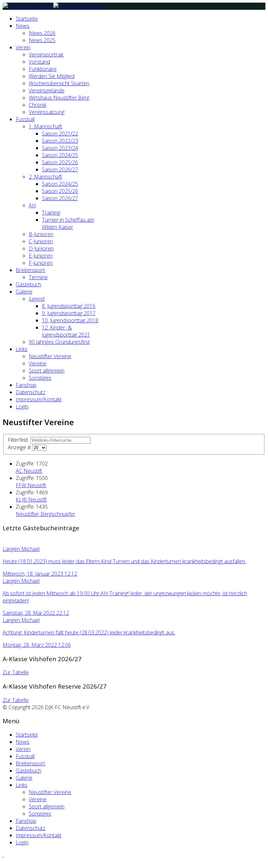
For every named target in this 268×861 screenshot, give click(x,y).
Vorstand (39, 61)
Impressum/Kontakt (38, 399)
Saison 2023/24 (60, 147)
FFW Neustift (31, 485)
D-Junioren (41, 248)
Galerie (24, 291)
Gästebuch (28, 284)
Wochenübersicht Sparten (59, 83)
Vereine (37, 363)
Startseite (27, 18)
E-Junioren (41, 255)
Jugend (36, 298)
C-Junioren (41, 241)
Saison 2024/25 (60, 155)
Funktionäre (43, 68)
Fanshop (26, 385)
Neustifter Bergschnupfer (45, 514)
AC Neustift (29, 470)
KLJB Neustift (31, 499)
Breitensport (30, 270)
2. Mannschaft (45, 176)
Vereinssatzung (46, 112)
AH (32, 205)
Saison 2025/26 (60, 162)
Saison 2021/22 (60, 133)
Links (21, 349)
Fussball (25, 119)
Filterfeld (18, 439)
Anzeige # (20, 447)
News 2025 (42, 40)
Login (22, 406)
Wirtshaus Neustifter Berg (59, 97)
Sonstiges (40, 377)
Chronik (37, 104)
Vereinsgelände (46, 90)
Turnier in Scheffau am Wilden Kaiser (68, 223)
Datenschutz (30, 392)
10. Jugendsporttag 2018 (70, 320)
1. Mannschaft (45, 126)
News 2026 (42, 33)
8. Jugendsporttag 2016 (68, 306)
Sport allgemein (46, 370)
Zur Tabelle (16, 672)
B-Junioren (41, 234)
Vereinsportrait (46, 54)
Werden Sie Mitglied (52, 76)
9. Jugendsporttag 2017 (68, 313)
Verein (23, 47)
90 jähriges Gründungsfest (59, 341)
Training (51, 212)
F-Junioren (41, 262)
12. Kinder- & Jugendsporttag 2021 (66, 331)
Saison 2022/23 (60, 140)
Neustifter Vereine (50, 356)
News (22, 25)
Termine (38, 277)
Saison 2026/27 (60, 169)
